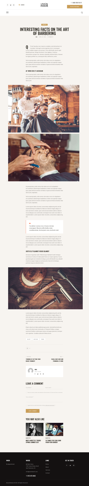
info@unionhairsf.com (32, 471)
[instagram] (13, 5)
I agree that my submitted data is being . (41, 405)
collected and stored (49, 405)
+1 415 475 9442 (31, 476)
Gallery (29, 339)
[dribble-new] (40, 374)
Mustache (36, 339)
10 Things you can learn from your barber (53, 441)
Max (36, 369)
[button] (28, 348)
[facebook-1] (7, 5)
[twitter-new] (10, 5)
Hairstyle (44, 24)
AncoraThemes (10, 482)
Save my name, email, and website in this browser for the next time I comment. (45, 392)
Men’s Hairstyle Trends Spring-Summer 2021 (33, 441)
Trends (42, 339)
